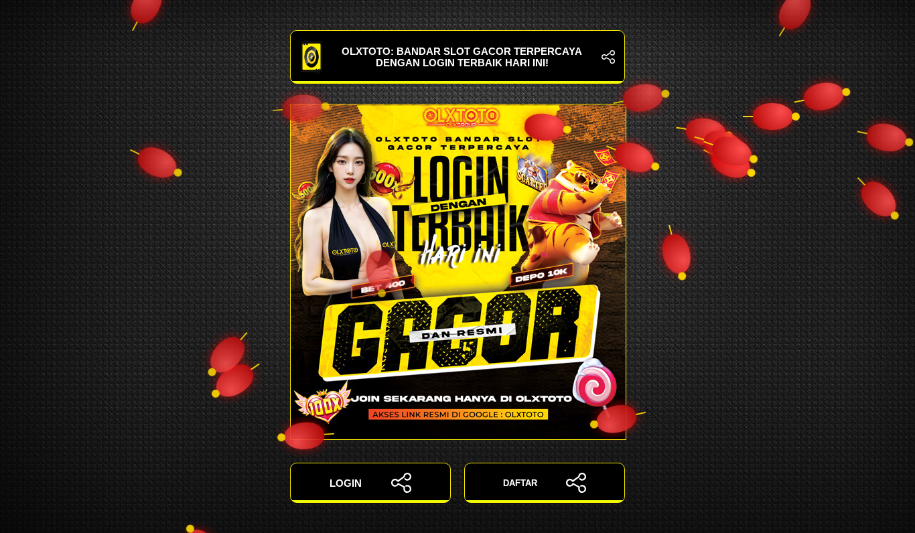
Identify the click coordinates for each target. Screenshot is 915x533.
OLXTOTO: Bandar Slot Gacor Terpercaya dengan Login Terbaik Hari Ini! (462, 57)
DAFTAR (520, 483)
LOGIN (346, 483)
